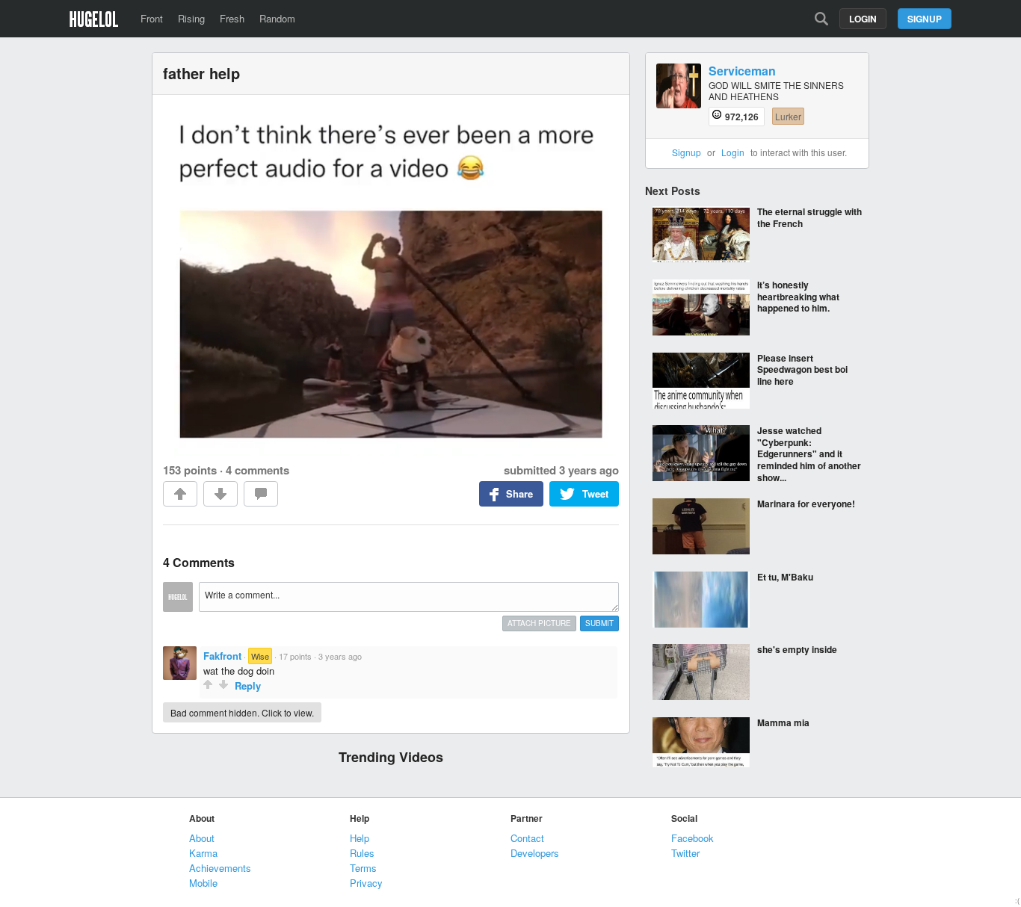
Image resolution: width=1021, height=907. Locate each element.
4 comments (257, 470)
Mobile (203, 883)
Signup (924, 18)
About (202, 838)
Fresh (232, 18)
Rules (362, 853)
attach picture (539, 623)
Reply (248, 685)
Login (863, 18)
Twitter (685, 853)
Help (359, 838)
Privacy (366, 883)
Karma (203, 853)
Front (152, 18)
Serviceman (742, 71)
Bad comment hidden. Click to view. (242, 712)
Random (277, 18)
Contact (527, 838)
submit (599, 623)
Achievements (220, 868)
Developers (534, 853)
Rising (191, 18)
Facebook (692, 838)
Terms (363, 868)
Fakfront (222, 655)
